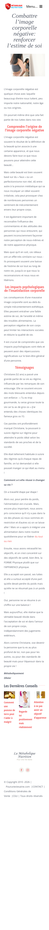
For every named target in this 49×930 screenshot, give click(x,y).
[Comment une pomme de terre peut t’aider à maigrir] (9, 695)
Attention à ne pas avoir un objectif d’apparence (40, 709)
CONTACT (37, 786)
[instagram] (27, 770)
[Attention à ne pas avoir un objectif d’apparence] (39, 694)
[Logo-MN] (14, 3)
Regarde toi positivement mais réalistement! (25, 719)
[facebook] (21, 770)
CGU (15, 795)
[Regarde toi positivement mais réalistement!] (24, 699)
